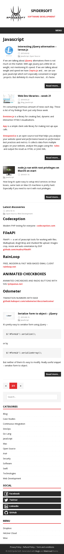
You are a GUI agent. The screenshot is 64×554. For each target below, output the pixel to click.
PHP (5, 453)
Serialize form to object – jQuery (37, 313)
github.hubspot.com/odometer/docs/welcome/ (28, 301)
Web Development (25, 214)
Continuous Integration (14, 423)
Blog (22, 102)
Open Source (35, 56)
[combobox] (32, 397)
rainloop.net (9, 266)
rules (56, 145)
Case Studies (9, 418)
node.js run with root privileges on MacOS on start (38, 169)
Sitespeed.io (9, 135)
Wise (5, 538)
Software (7, 463)
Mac (5, 443)
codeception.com (46, 225)
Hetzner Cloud (10, 533)
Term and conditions (45, 547)
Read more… (53, 85)
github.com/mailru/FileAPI (17, 249)
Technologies (9, 473)
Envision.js (8, 116)
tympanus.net (15, 283)
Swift (5, 468)
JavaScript (25, 56)
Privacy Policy (15, 547)
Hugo (37, 551)
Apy (5, 126)
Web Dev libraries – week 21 (34, 95)
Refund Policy (29, 547)
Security (7, 458)
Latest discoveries (14, 207)
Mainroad (48, 551)
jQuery (28, 60)
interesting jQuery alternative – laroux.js (37, 48)
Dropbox (7, 528)
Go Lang (7, 433)
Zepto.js (33, 70)
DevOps (7, 428)
